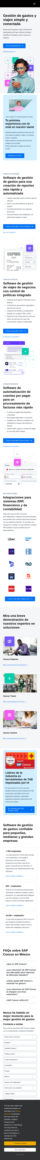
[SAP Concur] (12, 3)
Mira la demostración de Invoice (14, 738)
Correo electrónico (10, 1058)
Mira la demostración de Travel (13, 702)
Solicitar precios (8, 51)
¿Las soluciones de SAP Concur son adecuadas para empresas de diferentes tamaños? (21, 972)
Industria (6, 1087)
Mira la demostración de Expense (14, 665)
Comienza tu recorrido (10, 337)
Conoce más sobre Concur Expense (18, 226)
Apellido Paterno (9, 1047)
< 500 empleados (13, 851)
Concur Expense (10, 659)
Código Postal (8, 1092)
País (4, 1075)
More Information (20, 1150)
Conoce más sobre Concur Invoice (17, 440)
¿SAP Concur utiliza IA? (17, 1000)
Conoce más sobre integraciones (18, 599)
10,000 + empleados (15, 915)
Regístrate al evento (15, 155)
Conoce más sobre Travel (14, 331)
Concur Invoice (10, 733)
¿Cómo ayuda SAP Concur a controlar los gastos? (19, 982)
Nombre (6, 1041)
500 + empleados (13, 886)
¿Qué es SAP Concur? (16, 964)
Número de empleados (11, 1081)
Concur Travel (9, 696)
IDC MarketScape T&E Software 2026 (16, 809)
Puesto (5, 1070)
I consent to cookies (20, 1143)
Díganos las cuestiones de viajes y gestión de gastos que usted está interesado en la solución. (20, 1038)
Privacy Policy (20, 1154)
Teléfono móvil (8, 1053)
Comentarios (8, 1098)
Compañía (7, 1064)
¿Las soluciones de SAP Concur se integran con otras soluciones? (21, 991)
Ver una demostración (13, 46)
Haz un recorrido (9, 232)
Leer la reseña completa (14, 876)
